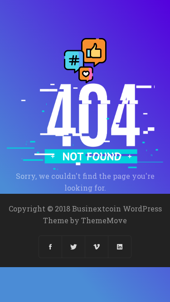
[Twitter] (73, 247)
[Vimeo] (96, 247)
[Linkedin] (119, 247)
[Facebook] (50, 247)
